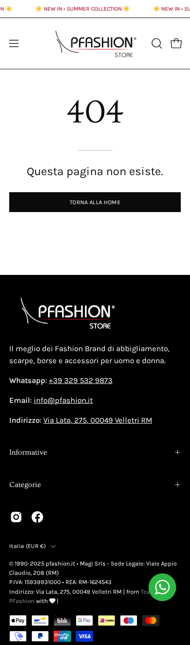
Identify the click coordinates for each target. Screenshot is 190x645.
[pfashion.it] (95, 43)
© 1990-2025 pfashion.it (42, 563)
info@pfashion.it (63, 400)
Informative (28, 452)
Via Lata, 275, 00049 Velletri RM (97, 420)
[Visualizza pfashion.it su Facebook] (37, 517)
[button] (155, 43)
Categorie (25, 485)
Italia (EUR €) (27, 545)
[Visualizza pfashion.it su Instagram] (16, 517)
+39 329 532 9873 (81, 380)
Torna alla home (95, 202)
